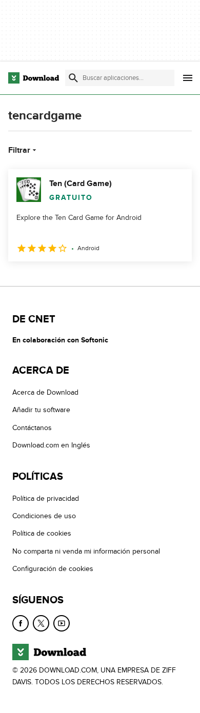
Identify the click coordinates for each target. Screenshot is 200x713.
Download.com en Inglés (51, 445)
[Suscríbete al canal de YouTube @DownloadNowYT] (61, 623)
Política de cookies (41, 533)
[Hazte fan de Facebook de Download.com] (20, 623)
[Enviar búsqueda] (73, 78)
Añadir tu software (41, 409)
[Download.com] (33, 78)
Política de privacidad (45, 498)
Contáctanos (32, 427)
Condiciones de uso (44, 516)
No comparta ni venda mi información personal (86, 551)
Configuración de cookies (52, 568)
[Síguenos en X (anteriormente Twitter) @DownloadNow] (41, 623)
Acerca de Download (45, 392)
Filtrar (19, 150)
